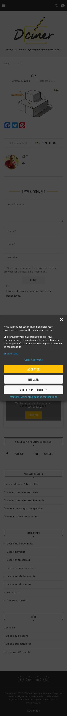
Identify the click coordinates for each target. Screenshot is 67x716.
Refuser (33, 379)
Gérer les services (33, 360)
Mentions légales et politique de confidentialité (33, 397)
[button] (61, 319)
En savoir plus (11, 353)
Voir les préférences (33, 390)
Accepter (33, 369)
